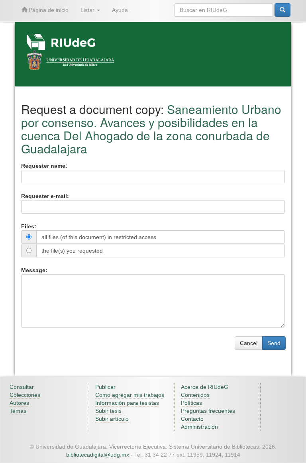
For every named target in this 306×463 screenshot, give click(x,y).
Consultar (22, 387)
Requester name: (44, 166)
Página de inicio (48, 10)
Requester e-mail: (45, 196)
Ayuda (120, 10)
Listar (88, 10)
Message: (34, 270)
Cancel (248, 343)
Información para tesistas (127, 403)
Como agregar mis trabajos (129, 395)
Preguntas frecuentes (208, 411)
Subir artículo (112, 419)
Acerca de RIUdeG (204, 387)
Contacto (192, 419)
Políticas (191, 403)
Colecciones (25, 395)
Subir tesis (108, 411)
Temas (18, 411)
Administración (199, 427)
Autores (19, 403)
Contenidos (195, 395)
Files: (28, 226)
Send (273, 343)
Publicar (105, 387)
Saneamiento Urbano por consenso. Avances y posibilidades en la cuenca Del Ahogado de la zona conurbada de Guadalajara (151, 128)
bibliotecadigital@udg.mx (97, 454)
